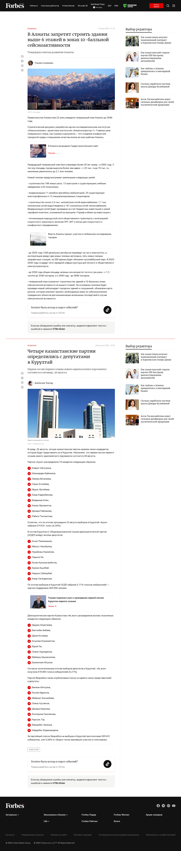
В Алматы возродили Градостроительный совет (73, 146)
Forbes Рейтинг (90, 821)
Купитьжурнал (156, 5)
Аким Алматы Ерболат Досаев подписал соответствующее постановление (54, 153)
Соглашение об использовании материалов (119, 835)
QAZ (109, 6)
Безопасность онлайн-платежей (160, 835)
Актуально (32, 28)
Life (45, 821)
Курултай (33, 749)
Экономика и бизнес (55, 814)
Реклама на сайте (59, 835)
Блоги (117, 821)
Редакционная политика (33, 835)
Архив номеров (154, 814)
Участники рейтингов (50, 6)
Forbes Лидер (89, 814)
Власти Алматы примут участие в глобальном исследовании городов (79, 236)
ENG (116, 6)
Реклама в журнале (83, 835)
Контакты (10, 835)
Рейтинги (34, 6)
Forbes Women (68, 6)
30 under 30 (83, 6)
